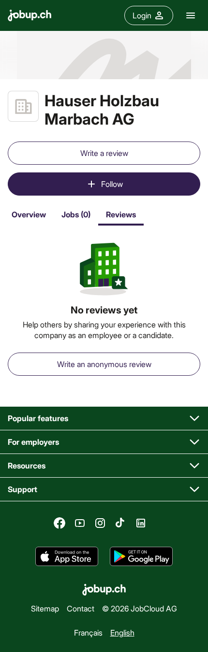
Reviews (121, 214)
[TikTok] (120, 523)
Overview (29, 214)
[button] (104, 418)
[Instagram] (100, 523)
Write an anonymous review (104, 364)
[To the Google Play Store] (141, 556)
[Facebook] (59, 523)
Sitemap (45, 608)
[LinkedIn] (140, 523)
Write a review (104, 152)
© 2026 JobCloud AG (139, 608)
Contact (80, 608)
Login (142, 15)
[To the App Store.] (66, 556)
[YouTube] (80, 523)
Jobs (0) (75, 214)
